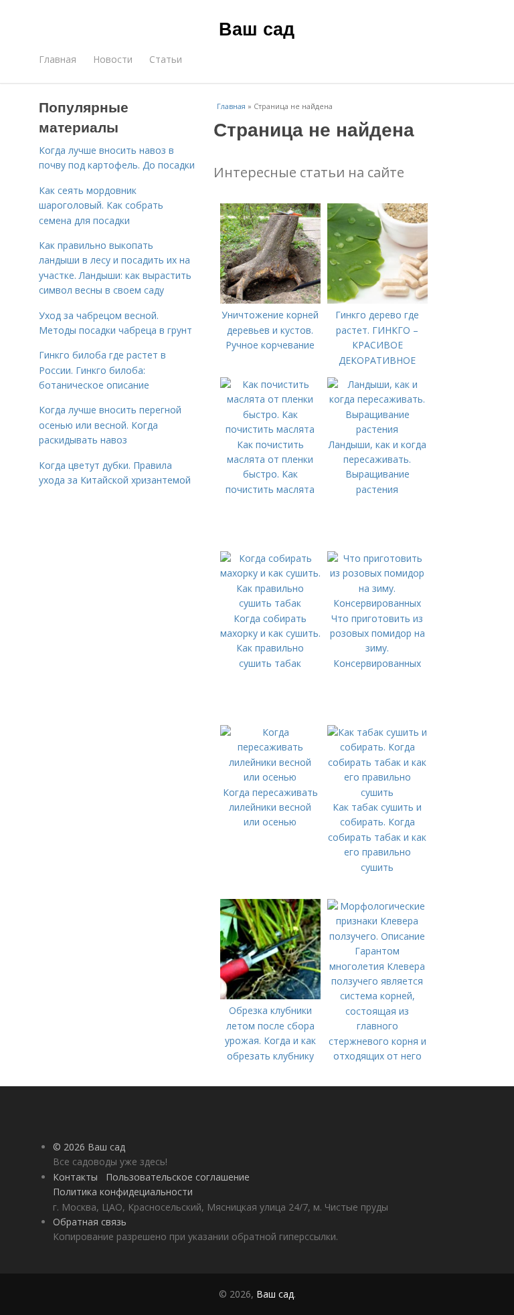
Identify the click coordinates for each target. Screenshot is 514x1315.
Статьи (165, 59)
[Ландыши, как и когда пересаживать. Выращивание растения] (377, 429)
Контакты (75, 1177)
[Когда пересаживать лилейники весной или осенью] (270, 777)
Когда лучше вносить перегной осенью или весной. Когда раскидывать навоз (110, 424)
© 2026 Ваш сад (89, 1146)
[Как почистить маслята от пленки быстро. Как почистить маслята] (270, 429)
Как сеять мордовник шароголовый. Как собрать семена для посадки (101, 205)
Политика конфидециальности (123, 1191)
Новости (113, 59)
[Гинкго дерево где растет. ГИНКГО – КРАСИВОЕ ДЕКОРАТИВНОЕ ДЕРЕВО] (377, 300)
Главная (57, 59)
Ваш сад (256, 28)
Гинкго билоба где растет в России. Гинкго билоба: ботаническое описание (102, 369)
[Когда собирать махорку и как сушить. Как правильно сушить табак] (270, 603)
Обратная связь (89, 1221)
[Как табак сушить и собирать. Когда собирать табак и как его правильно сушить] (377, 792)
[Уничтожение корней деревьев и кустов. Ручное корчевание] (270, 300)
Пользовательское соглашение (178, 1177)
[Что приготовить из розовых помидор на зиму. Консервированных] (377, 603)
